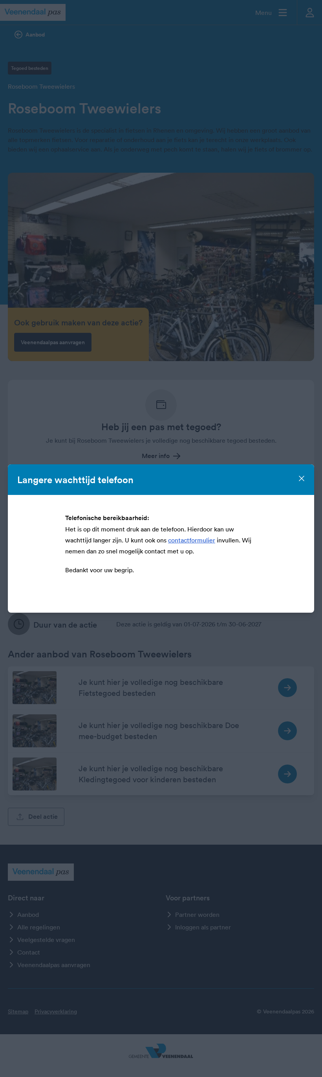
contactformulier (191, 540)
